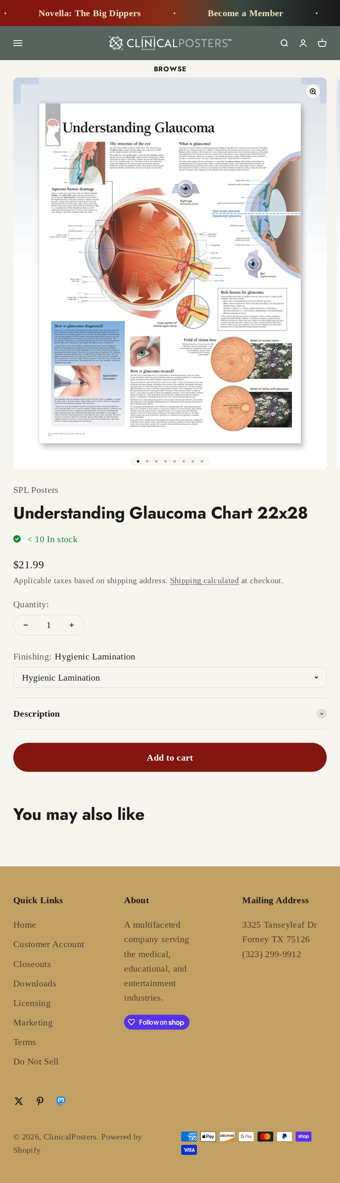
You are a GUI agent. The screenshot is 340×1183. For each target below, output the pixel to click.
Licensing (32, 1003)
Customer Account (48, 944)
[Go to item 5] (174, 461)
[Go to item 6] (183, 461)
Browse (170, 69)
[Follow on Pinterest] (40, 1101)
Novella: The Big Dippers (77, 13)
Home (24, 924)
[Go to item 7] (193, 461)
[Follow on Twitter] (18, 1101)
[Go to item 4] (165, 461)
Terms (24, 1042)
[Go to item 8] (202, 461)
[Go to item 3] (156, 461)
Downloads (34, 983)
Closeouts (32, 964)
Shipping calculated (204, 580)
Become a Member (233, 13)
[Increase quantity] (72, 625)
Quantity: (31, 604)
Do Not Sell (36, 1061)
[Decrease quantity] (26, 625)
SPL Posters (36, 490)
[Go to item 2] (147, 461)
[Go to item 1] (138, 461)
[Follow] (61, 1103)
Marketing (33, 1022)
